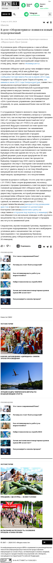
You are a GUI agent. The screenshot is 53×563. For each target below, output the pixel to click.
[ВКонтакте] (44, 22)
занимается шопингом (30, 207)
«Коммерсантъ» (32, 63)
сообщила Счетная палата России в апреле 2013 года (25, 77)
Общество (5, 25)
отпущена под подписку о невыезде (30, 212)
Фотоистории (7, 324)
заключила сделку (30, 209)
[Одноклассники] (50, 22)
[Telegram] (47, 22)
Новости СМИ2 (6, 317)
